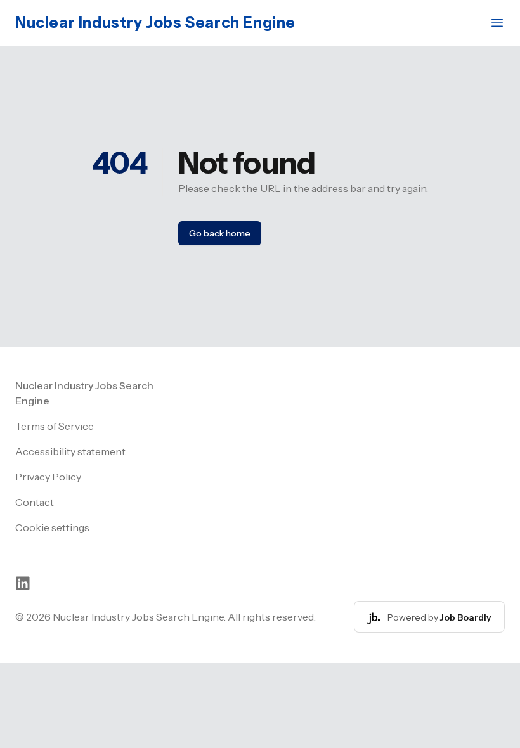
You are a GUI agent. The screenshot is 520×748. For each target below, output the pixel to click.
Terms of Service (54, 426)
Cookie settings (52, 527)
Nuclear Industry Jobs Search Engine (155, 22)
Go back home (219, 233)
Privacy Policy (48, 476)
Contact (34, 502)
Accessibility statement (70, 451)
